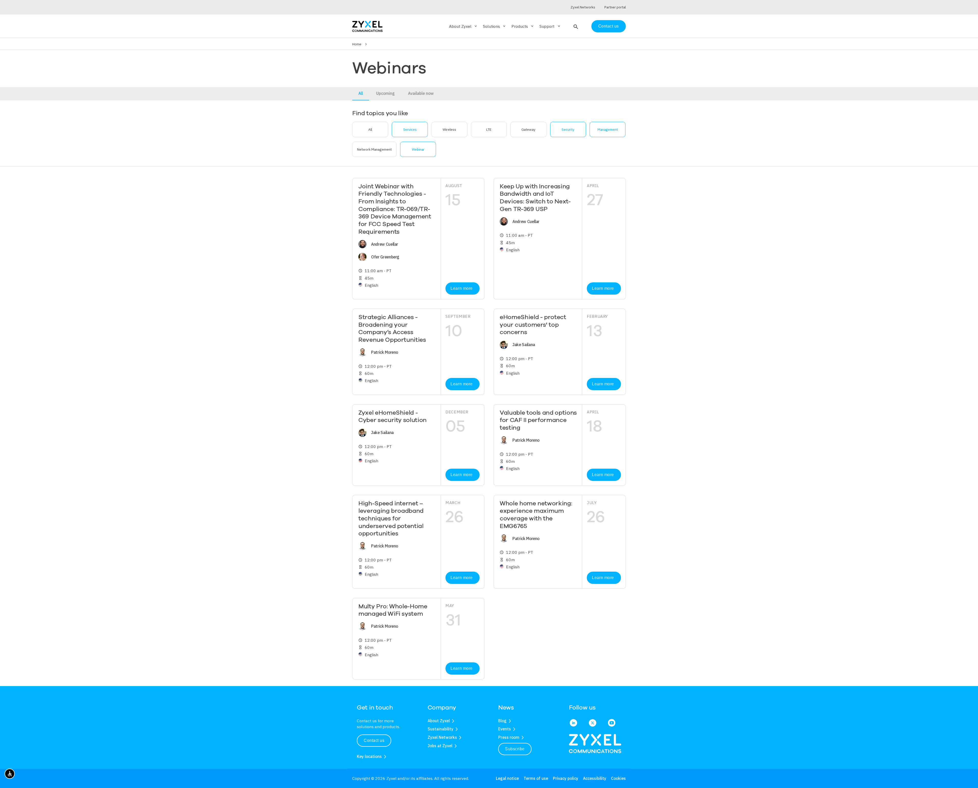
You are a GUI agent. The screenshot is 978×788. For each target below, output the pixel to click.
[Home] (367, 26)
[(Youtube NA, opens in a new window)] (611, 723)
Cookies (618, 778)
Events (504, 728)
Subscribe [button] (515, 749)
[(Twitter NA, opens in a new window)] (592, 723)
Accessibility (594, 778)
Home (356, 44)
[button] (575, 26)
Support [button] (550, 26)
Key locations (369, 756)
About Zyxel (439, 720)
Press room (508, 737)
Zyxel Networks (442, 737)
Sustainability (440, 728)
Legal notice (507, 778)
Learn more (461, 288)
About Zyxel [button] (463, 26)
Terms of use (536, 778)
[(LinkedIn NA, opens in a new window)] (573, 723)
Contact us (608, 26)
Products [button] (522, 26)
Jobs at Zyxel (440, 745)
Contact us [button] (374, 740)
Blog (502, 720)
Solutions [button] (494, 26)
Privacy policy (565, 778)
